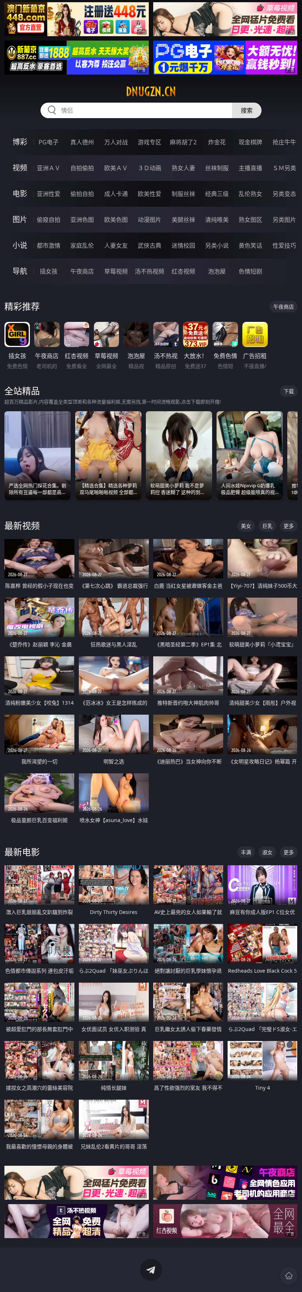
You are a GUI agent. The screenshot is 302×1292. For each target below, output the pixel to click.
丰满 (246, 852)
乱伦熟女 (250, 194)
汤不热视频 (149, 271)
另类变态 (284, 194)
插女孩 (48, 271)
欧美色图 (116, 220)
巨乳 (267, 525)
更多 (289, 525)
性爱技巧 (284, 245)
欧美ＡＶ (116, 168)
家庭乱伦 (82, 245)
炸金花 (217, 142)
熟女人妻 (183, 168)
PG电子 (49, 142)
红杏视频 (183, 271)
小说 (20, 245)
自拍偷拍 (82, 168)
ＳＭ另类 (284, 168)
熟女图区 (250, 220)
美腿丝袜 (183, 220)
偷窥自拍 (48, 220)
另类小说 (217, 245)
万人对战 (116, 142)
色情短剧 (250, 271)
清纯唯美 (217, 220)
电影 (20, 194)
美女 (246, 525)
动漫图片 (149, 220)
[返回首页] (289, 1276)
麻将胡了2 (183, 142)
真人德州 (82, 142)
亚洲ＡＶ (48, 168)
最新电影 (22, 852)
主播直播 (250, 168)
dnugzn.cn (151, 91)
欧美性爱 (149, 194)
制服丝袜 (183, 194)
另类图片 (284, 220)
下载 (289, 391)
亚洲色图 (82, 220)
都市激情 (48, 245)
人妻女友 (116, 245)
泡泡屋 (217, 271)
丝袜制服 (217, 168)
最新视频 (22, 525)
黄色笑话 (250, 245)
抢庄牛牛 (284, 142)
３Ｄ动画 (149, 168)
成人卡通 (116, 194)
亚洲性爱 (48, 194)
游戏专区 (149, 142)
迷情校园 (183, 245)
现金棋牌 (250, 142)
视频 (20, 168)
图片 (20, 219)
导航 (20, 271)
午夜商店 (82, 271)
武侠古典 (149, 245)
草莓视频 (116, 271)
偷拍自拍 (82, 194)
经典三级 (217, 194)
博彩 (20, 142)
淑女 (267, 852)
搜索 (247, 110)
